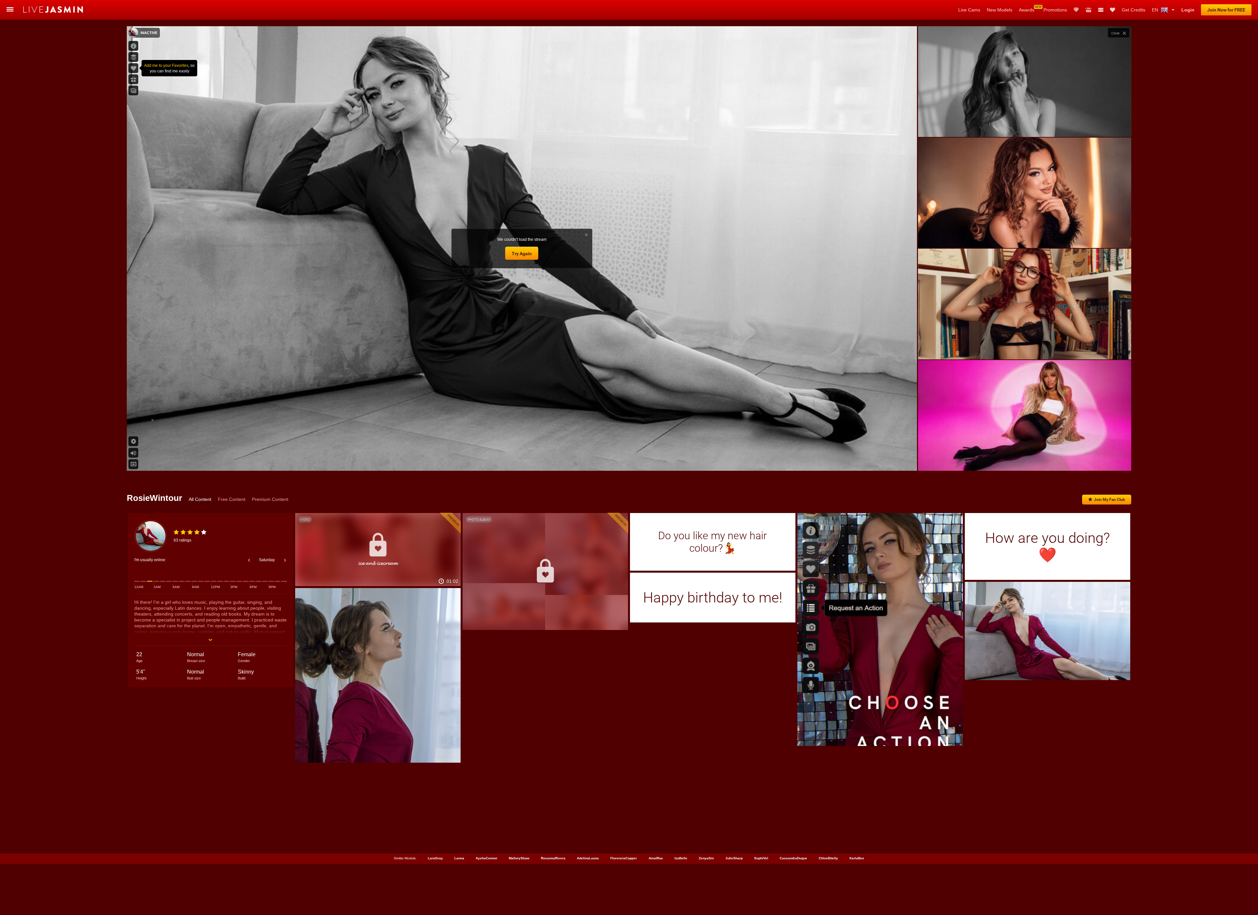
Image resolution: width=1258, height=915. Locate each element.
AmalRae (656, 858)
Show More (1024, 459)
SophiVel (761, 858)
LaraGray (435, 858)
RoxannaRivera (553, 858)
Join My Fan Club (1109, 499)
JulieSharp (734, 858)
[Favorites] (1112, 9)
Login (1187, 9)
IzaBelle (681, 858)
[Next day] (285, 560)
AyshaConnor (486, 858)
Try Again (522, 253)
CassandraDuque (793, 858)
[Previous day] (249, 560)
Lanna (459, 858)
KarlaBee (856, 858)
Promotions (1055, 9)
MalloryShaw (519, 858)
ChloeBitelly (828, 858)
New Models (999, 9)
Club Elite (1076, 9)
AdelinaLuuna (588, 858)
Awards (1026, 9)
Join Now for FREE (1226, 9)
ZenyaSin (706, 858)
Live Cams (969, 9)
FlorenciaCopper (623, 858)
